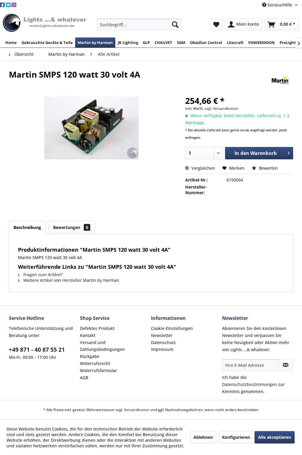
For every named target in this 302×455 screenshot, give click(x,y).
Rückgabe (89, 356)
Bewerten (268, 168)
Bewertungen (70, 227)
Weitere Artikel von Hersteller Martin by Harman (70, 280)
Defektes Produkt (97, 328)
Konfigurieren (236, 437)
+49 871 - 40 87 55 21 (37, 349)
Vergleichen (202, 168)
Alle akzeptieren (274, 437)
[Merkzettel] (216, 24)
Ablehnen (203, 437)
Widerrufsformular (98, 370)
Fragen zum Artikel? (42, 274)
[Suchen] (175, 24)
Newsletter (162, 335)
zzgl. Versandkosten (222, 108)
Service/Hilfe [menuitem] (279, 5)
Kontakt (87, 335)
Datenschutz (163, 342)
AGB (84, 377)
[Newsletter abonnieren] (286, 365)
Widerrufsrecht (95, 363)
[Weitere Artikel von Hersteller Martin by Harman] (280, 80)
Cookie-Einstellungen (172, 328)
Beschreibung (27, 227)
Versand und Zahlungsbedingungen (102, 346)
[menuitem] (139, 24)
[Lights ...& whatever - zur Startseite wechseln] (45, 23)
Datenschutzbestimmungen (249, 384)
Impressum (162, 349)
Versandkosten (137, 409)
